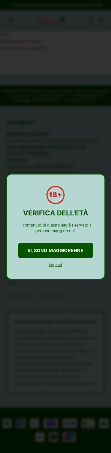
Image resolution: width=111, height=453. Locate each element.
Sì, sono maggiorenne (55, 250)
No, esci (55, 265)
